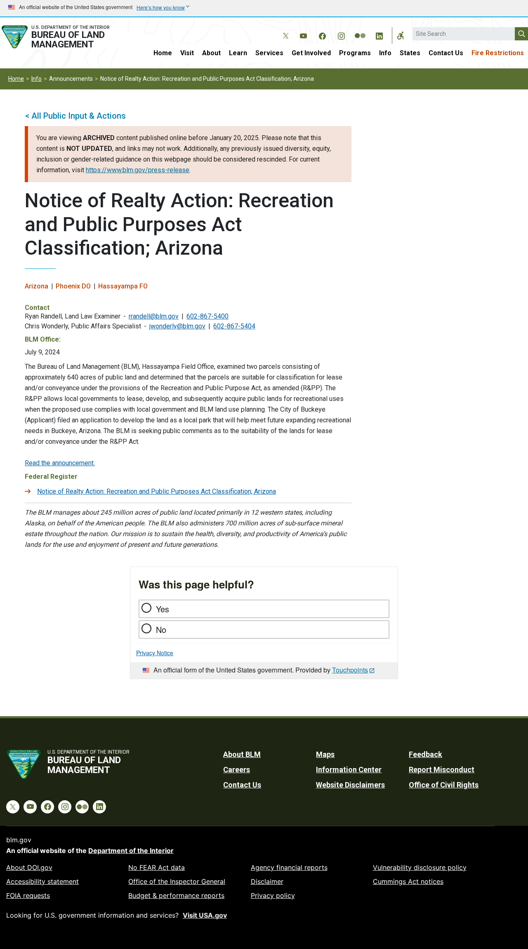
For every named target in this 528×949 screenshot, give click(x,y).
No (161, 629)
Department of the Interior (131, 850)
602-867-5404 (234, 326)
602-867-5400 (207, 316)
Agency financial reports (289, 867)
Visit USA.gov (205, 915)
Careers (236, 769)
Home (162, 53)
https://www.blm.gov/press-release (137, 170)
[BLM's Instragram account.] (341, 34)
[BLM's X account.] (284, 29)
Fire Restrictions (497, 53)
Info (385, 53)
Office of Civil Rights (443, 784)
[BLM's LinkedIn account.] (379, 34)
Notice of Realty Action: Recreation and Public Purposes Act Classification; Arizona (156, 491)
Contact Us (446, 53)
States (410, 53)
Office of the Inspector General (176, 881)
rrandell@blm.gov (154, 316)
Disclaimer (267, 881)
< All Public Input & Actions (75, 116)
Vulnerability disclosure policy (420, 867)
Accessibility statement (42, 881)
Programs (355, 53)
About (211, 53)
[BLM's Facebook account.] (322, 34)
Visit (187, 53)
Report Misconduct (441, 769)
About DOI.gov (29, 867)
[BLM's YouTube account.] (303, 34)
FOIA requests (28, 895)
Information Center (349, 769)
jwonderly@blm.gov (177, 326)
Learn (238, 53)
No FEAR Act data (156, 867)
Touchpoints (350, 670)
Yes (162, 609)
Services (269, 53)
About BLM (242, 754)
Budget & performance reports (176, 895)
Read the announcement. (60, 463)
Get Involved (311, 53)
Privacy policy (273, 895)
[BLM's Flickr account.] (360, 29)
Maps (325, 754)
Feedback (425, 754)
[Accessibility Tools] (400, 35)
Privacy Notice (154, 653)
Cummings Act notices (408, 881)
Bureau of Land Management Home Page (63, 37)
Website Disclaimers (350, 784)
